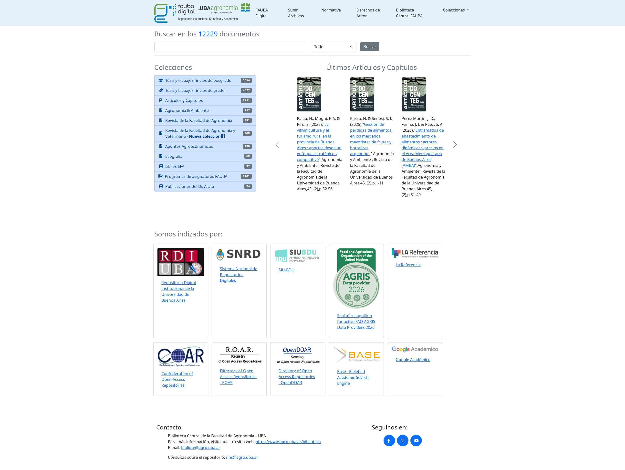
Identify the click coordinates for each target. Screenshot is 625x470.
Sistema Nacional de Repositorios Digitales (238, 249)
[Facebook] (389, 416)
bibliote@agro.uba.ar (200, 423)
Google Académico (413, 335)
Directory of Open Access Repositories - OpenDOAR (297, 352)
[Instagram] (402, 416)
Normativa (331, 10)
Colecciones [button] (454, 10)
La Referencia (408, 240)
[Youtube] (416, 416)
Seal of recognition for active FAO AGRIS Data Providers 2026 (356, 297)
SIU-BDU (286, 245)
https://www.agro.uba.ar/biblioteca (288, 417)
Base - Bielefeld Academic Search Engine (353, 353)
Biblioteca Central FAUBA (409, 13)
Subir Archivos (296, 13)
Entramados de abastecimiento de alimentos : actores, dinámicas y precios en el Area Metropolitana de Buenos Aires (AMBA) (417, 148)
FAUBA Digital (262, 13)
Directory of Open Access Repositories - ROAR (238, 352)
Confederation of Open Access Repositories (177, 354)
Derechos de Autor (368, 13)
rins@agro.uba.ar (242, 432)
